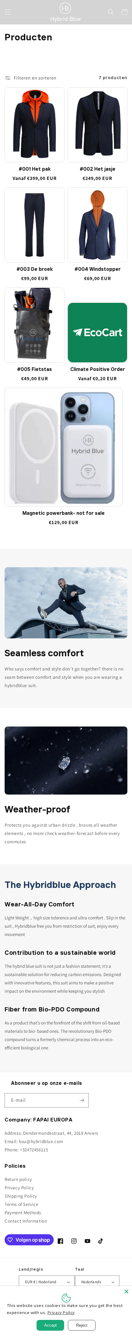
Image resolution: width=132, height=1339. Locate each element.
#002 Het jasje (97, 169)
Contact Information (26, 1221)
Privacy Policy (19, 1187)
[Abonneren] (81, 1100)
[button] (7, 12)
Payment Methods (23, 1212)
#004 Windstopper (98, 269)
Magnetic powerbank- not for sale (63, 513)
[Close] (126, 1291)
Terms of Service (21, 1204)
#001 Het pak (35, 169)
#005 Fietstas (34, 369)
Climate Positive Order (97, 369)
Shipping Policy (21, 1196)
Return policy (18, 1179)
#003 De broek (35, 269)
